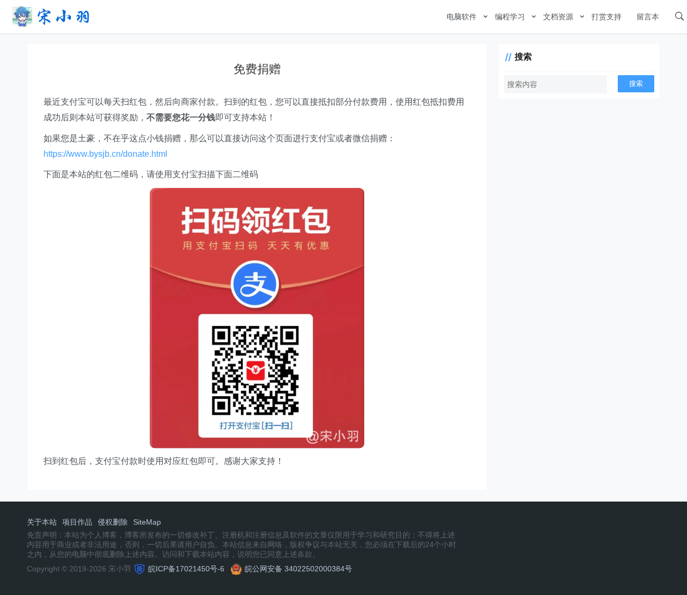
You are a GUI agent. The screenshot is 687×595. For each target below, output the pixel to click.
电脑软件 (462, 16)
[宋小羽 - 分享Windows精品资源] (51, 15)
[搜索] (679, 16)
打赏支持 (606, 16)
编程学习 (510, 16)
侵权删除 (113, 522)
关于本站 (42, 522)
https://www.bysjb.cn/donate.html (105, 153)
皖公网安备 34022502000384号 (298, 568)
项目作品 (77, 522)
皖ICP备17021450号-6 (186, 568)
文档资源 (558, 16)
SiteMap (147, 522)
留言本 (648, 16)
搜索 (636, 83)
